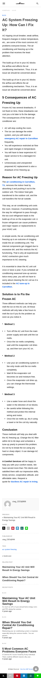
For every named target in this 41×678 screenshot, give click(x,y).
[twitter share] (3, 528)
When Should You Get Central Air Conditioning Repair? (18, 625)
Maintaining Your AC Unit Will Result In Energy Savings (18, 601)
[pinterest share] (12, 528)
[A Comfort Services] (20, 3)
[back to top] (36, 669)
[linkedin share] (17, 528)
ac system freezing (9, 549)
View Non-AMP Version (26, 669)
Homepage (6, 10)
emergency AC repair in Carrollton (21, 138)
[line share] (26, 528)
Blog (14, 10)
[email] (10, 675)
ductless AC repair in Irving (24, 482)
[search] (37, 3)
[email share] (8, 528)
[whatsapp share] (21, 528)
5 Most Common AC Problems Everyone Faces (19, 650)
